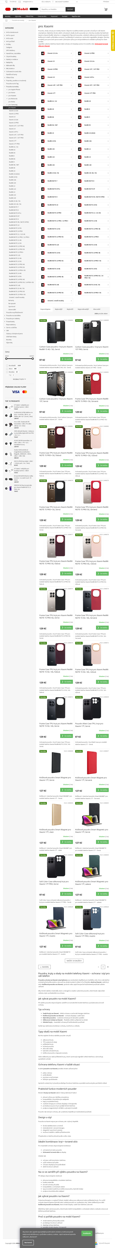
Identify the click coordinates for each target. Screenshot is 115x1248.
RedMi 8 (11, 156)
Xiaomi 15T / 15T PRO (16, 138)
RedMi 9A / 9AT (14, 165)
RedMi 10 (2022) (14, 174)
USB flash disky (11, 337)
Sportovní (12, 306)
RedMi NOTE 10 (14, 225)
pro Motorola (13, 99)
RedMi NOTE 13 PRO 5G (17, 267)
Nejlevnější (58, 309)
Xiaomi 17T (12, 141)
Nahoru (45, 967)
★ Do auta (9, 38)
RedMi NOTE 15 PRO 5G (17, 291)
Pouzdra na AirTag (12, 84)
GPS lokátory (10, 50)
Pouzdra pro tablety (13, 318)
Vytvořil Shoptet (104, 1243)
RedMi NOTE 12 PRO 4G (17, 246)
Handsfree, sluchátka (13, 53)
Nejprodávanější (83, 309)
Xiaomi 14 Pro (13, 132)
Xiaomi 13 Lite (13, 120)
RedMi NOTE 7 (14, 207)
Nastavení (28, 1242)
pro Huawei (12, 96)
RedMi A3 (12, 150)
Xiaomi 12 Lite (13, 111)
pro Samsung (13, 105)
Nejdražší (70, 309)
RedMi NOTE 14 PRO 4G (17, 279)
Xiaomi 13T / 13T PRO (16, 126)
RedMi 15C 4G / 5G (15, 204)
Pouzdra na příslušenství (14, 312)
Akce (13, 369)
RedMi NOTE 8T (14, 216)
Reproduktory (11, 325)
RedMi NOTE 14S (14, 285)
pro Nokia (12, 102)
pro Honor (12, 93)
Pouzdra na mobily (12, 87)
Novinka (13, 372)
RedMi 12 (12, 186)
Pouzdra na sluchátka (13, 315)
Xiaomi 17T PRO (14, 144)
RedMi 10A (12, 180)
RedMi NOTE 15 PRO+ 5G (17, 294)
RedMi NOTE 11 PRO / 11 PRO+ (19, 237)
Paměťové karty (11, 74)
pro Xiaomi (12, 108)
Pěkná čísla (10, 77)
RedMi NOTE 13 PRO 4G (17, 264)
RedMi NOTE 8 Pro (15, 213)
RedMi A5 (12, 153)
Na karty (11, 300)
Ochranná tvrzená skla (13, 71)
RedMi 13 (12, 192)
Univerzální (12, 309)
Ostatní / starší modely (16, 297)
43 (108, 967)
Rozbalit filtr (18, 379)
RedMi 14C (12, 198)
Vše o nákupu (46, 2)
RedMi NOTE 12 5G (15, 243)
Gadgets (9, 47)
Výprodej (9, 343)
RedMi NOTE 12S (14, 255)
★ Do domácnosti (12, 32)
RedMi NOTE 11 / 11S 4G (17, 234)
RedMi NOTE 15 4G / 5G (16, 288)
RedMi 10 (12, 171)
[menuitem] (8, 16)
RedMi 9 (11, 162)
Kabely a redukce (12, 59)
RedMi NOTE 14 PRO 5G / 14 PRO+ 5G (21, 282)
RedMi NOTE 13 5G (15, 261)
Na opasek (12, 303)
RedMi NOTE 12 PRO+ (16, 252)
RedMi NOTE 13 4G (15, 258)
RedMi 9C (12, 168)
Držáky (8, 44)
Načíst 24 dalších (74, 961)
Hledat (70, 9)
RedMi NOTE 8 (14, 210)
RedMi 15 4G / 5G (14, 201)
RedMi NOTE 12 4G (15, 240)
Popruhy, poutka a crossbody (16, 80)
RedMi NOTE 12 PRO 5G (17, 249)
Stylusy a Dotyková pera (14, 334)
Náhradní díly (10, 65)
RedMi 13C (12, 195)
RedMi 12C (12, 189)
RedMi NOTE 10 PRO (16, 231)
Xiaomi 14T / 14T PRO (16, 135)
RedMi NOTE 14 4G (15, 273)
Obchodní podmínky (62, 2)
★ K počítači (10, 41)
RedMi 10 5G (13, 177)
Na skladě (15, 365)
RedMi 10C (12, 183)
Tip (11, 375)
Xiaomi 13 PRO (14, 123)
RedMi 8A (12, 159)
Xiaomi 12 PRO (14, 114)
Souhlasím (87, 1233)
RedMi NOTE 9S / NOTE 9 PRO (19, 222)
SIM (7, 331)
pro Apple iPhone (14, 89)
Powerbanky (10, 322)
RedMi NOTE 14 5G (15, 276)
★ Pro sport (10, 35)
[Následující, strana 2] (103, 967)
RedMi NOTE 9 (14, 219)
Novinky (9, 340)
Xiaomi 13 (12, 117)
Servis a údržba (11, 327)
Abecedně (96, 309)
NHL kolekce (10, 68)
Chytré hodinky (11, 56)
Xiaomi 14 (12, 129)
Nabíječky (9, 62)
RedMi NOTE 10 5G (15, 228)
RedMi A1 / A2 (13, 147)
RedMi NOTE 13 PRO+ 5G (17, 270)
